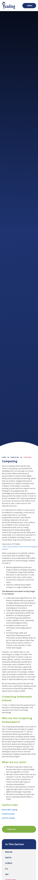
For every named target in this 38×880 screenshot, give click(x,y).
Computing (27, 457)
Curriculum (14, 457)
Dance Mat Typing (9, 810)
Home (4, 457)
